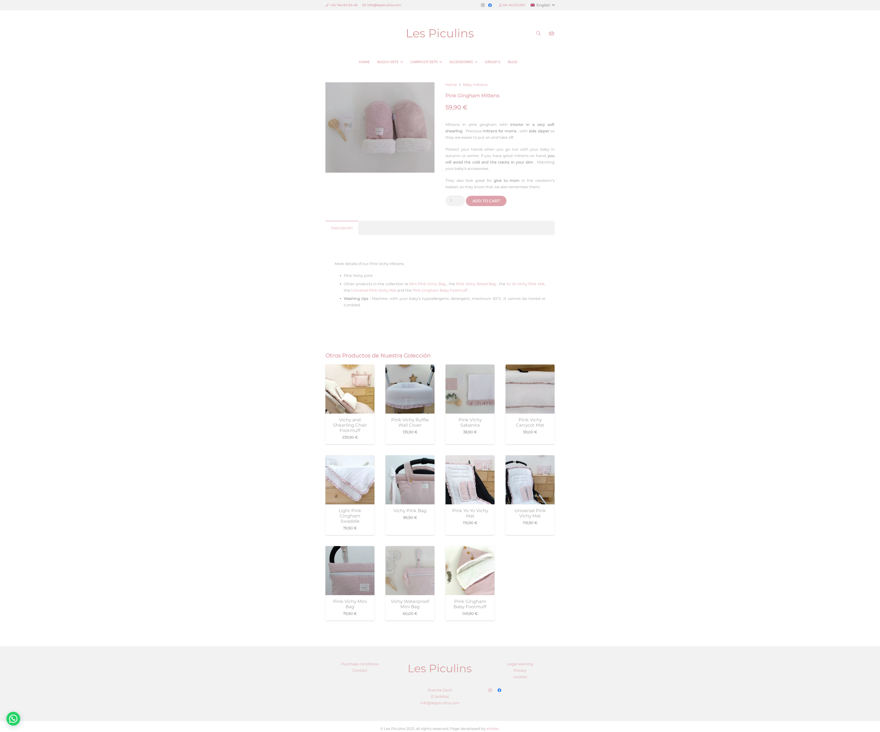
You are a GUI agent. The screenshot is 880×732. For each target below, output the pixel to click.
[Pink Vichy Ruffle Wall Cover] (409, 367)
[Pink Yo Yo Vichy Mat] (470, 458)
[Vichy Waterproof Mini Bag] (409, 549)
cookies (520, 677)
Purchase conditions (360, 664)
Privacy (520, 670)
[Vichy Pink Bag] (409, 458)
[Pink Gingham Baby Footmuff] (470, 549)
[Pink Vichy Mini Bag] (349, 549)
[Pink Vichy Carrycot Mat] (530, 367)
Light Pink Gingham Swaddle (350, 516)
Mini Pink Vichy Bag (427, 284)
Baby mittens (475, 85)
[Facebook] (490, 5)
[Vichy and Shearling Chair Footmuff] (349, 367)
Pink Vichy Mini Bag (350, 604)
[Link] (440, 33)
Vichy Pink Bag (409, 510)
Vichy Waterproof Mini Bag (410, 604)
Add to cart (486, 201)
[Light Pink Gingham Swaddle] (349, 458)
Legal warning (520, 664)
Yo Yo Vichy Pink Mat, (525, 284)
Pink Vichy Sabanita (470, 422)
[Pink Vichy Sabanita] (470, 367)
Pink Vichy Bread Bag (475, 284)
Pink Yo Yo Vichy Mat (470, 513)
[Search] (538, 33)
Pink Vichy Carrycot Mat (530, 422)
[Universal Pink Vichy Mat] (530, 458)
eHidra (492, 728)
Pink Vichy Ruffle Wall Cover (410, 422)
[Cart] (551, 33)
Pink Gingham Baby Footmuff (439, 290)
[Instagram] (482, 5)
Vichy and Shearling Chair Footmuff (350, 425)
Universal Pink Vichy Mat (373, 290)
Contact (359, 670)
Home (451, 85)
